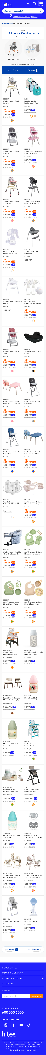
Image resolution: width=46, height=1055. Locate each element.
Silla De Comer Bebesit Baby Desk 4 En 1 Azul (32, 453)
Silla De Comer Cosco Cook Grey (31, 252)
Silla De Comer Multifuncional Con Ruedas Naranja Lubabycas (12, 653)
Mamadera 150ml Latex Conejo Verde (11, 745)
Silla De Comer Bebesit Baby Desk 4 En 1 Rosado (11, 403)
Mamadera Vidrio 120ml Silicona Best (11, 836)
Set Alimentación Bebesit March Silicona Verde (11, 603)
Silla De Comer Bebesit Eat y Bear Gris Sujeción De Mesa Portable (12, 553)
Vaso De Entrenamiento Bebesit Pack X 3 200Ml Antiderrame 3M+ (11, 503)
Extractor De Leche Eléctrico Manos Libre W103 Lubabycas (10, 791)
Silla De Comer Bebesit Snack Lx (11, 152)
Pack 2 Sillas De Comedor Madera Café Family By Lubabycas (11, 699)
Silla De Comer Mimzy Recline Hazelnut (31, 791)
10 (29, 949)
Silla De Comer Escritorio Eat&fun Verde (32, 745)
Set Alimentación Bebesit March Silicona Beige (33, 603)
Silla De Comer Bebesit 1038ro (11, 352)
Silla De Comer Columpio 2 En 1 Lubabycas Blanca (12, 876)
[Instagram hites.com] (5, 1025)
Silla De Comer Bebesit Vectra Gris (32, 403)
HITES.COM (7, 983)
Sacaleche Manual (30, 921)
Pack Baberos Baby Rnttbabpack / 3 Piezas (31, 102)
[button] (28, 3)
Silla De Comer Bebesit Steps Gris (11, 102)
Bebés (9, 23)
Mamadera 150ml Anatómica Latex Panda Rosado (32, 699)
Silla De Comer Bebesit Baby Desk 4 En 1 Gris (32, 202)
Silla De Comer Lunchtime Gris (12, 922)
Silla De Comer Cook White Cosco (12, 302)
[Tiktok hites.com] (28, 1025)
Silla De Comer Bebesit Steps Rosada (11, 202)
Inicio (4, 23)
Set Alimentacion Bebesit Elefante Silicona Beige (33, 503)
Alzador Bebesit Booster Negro (32, 352)
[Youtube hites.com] (21, 1025)
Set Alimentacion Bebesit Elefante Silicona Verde (33, 553)
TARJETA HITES (9, 967)
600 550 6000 (13, 1012)
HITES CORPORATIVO (12, 978)
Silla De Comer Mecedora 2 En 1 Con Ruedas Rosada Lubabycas (33, 876)
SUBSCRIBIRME (37, 996)
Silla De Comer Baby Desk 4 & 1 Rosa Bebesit (33, 152)
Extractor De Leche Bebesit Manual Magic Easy (10, 252)
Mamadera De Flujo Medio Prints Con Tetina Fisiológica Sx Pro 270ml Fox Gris (33, 653)
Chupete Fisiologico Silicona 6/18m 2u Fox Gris (33, 836)
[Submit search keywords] (43, 10)
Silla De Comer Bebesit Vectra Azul (11, 453)
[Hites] (7, 4)
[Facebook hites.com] (13, 1025)
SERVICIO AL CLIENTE (12, 973)
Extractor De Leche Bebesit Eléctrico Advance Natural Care (33, 302)
